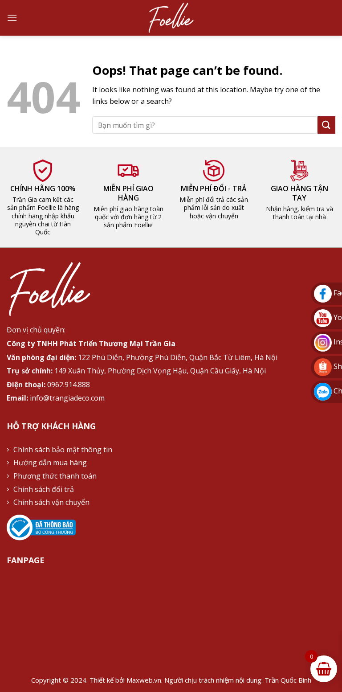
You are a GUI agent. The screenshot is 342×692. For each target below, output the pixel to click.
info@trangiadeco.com (67, 398)
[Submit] (326, 125)
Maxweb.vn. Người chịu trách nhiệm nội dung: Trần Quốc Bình (218, 680)
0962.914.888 (68, 384)
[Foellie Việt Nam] (171, 18)
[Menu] (12, 18)
